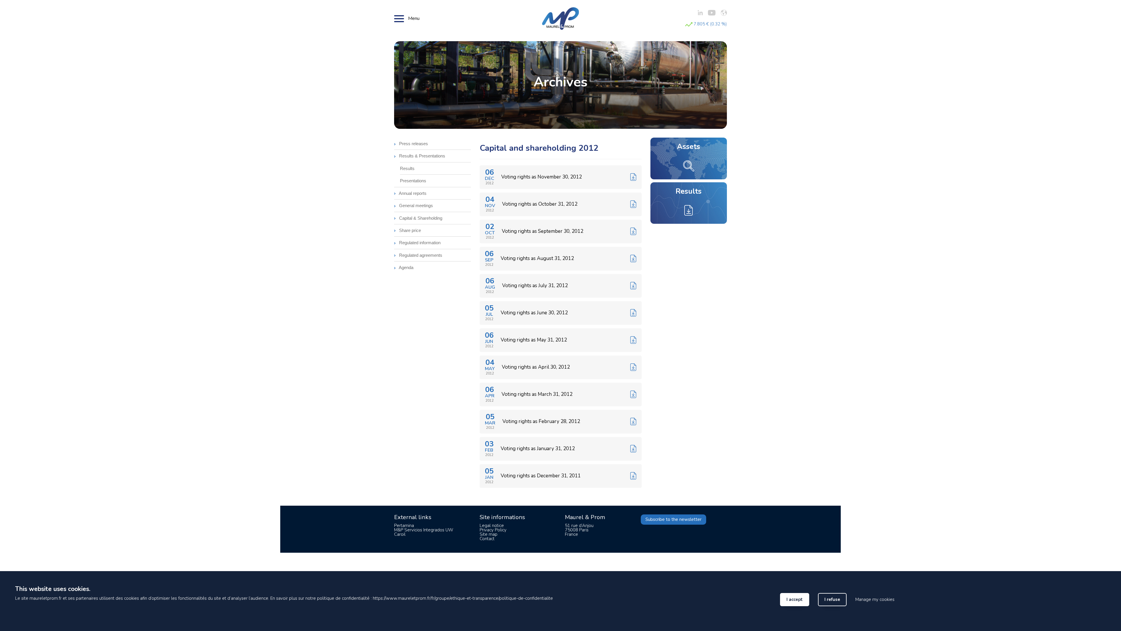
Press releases (413, 143)
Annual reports (412, 193)
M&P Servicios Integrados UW (423, 530)
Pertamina (404, 525)
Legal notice (492, 525)
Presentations (413, 180)
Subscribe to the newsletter (673, 519)
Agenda (405, 267)
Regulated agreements (420, 255)
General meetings (415, 205)
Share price (409, 230)
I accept (794, 599)
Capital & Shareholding (420, 218)
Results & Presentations (421, 155)
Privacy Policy (493, 530)
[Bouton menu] (399, 18)
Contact (487, 539)
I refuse (832, 599)
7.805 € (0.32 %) (709, 24)
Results (407, 168)
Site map (488, 534)
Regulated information (419, 242)
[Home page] (560, 18)
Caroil (399, 534)
